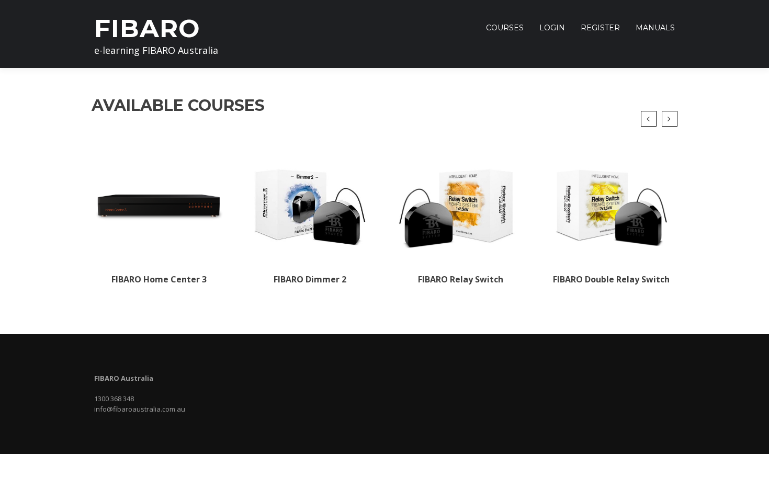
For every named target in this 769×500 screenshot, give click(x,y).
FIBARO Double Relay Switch (611, 279)
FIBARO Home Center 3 (159, 279)
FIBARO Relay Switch (460, 279)
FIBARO (147, 28)
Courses (505, 27)
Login (552, 27)
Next (669, 119)
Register (600, 27)
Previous (649, 119)
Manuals (655, 27)
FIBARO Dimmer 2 (310, 279)
